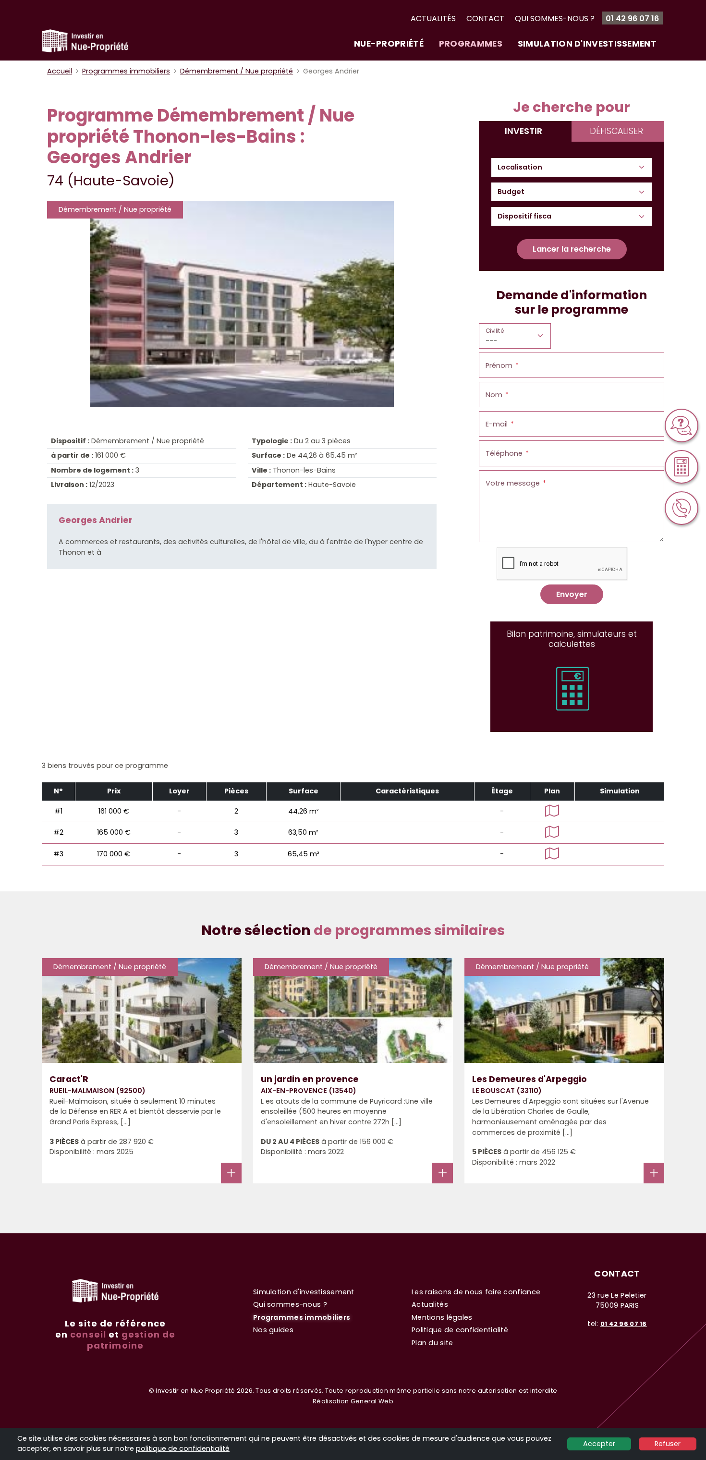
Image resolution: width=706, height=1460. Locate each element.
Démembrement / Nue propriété (236, 71)
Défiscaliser (616, 131)
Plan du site (432, 1343)
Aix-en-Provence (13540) (308, 1090)
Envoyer (571, 594)
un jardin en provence (310, 1079)
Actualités (433, 18)
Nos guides (273, 1330)
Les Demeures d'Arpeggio (529, 1079)
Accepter (599, 1443)
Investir (523, 131)
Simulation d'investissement (587, 43)
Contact (485, 18)
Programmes (470, 43)
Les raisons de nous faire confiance (476, 1292)
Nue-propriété (389, 43)
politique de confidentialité (183, 1448)
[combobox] (524, 167)
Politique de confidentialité (460, 1330)
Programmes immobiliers (126, 71)
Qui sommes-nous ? (555, 18)
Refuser (668, 1443)
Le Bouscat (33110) (507, 1090)
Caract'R (68, 1079)
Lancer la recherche (572, 249)
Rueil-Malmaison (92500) (97, 1090)
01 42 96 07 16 (632, 18)
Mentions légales (442, 1317)
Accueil (59, 71)
